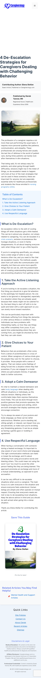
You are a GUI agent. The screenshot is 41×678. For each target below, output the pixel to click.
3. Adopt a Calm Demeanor (14, 210)
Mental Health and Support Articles (23, 596)
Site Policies (20, 615)
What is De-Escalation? (12, 199)
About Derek (20, 623)
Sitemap (20, 630)
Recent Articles (20, 626)
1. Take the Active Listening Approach (18, 203)
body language (12, 389)
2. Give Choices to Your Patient (16, 206)
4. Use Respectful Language (14, 213)
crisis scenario (7, 239)
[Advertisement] (20, 33)
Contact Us (20, 619)
